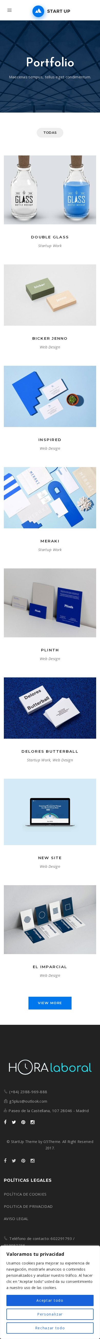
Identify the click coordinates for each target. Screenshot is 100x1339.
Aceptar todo (49, 1300)
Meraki (50, 541)
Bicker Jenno (50, 338)
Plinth (50, 650)
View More (50, 1003)
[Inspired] (50, 396)
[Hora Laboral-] (50, 11)
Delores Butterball (50, 751)
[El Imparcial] (50, 919)
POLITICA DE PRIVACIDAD (28, 1206)
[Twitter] (14, 1122)
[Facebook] (5, 1122)
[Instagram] (32, 1122)
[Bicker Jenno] (50, 295)
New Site (50, 857)
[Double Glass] (50, 189)
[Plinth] (50, 602)
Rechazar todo (50, 1327)
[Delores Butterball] (50, 708)
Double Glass (50, 237)
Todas (50, 132)
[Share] (44, 197)
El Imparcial (50, 966)
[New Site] (50, 812)
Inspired (50, 439)
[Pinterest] (23, 1122)
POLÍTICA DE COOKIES (25, 1194)
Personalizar (50, 1314)
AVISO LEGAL (16, 1218)
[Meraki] (50, 497)
